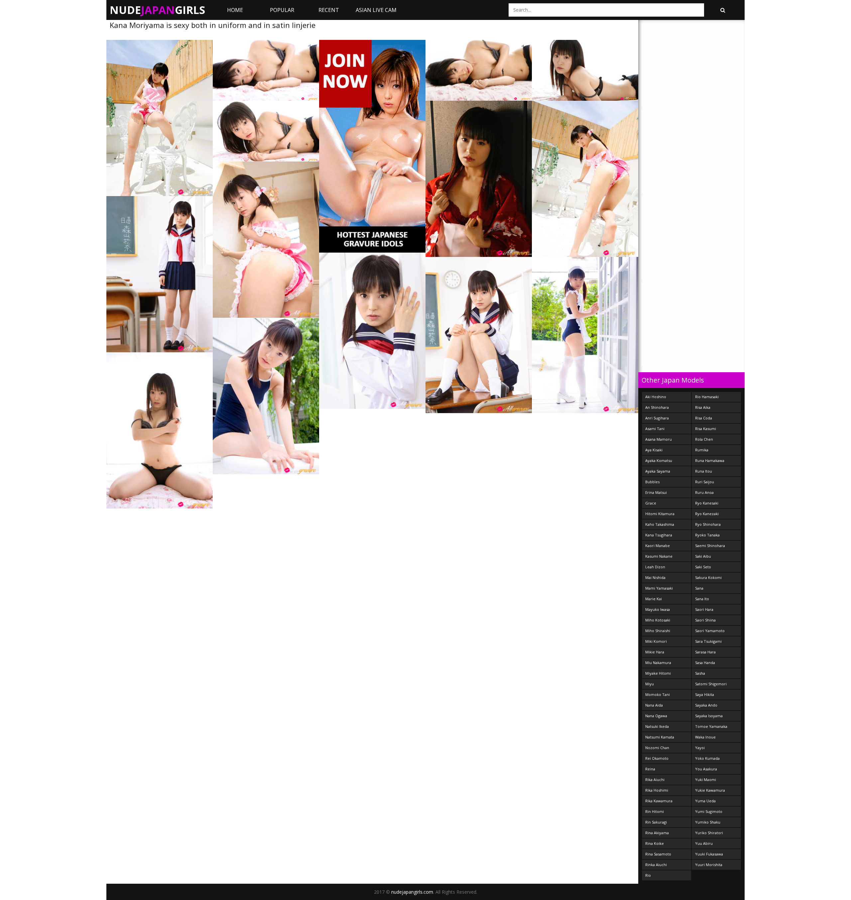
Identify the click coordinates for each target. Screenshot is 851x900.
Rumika (701, 449)
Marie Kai (653, 598)
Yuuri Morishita (708, 864)
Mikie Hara (654, 651)
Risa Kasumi (705, 428)
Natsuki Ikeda (657, 726)
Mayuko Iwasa (657, 609)
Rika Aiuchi (655, 779)
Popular (282, 10)
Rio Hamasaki (707, 396)
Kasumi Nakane (658, 556)
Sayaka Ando (706, 705)
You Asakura (706, 768)
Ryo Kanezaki (707, 513)
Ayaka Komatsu (658, 460)
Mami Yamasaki (659, 588)
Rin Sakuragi (656, 822)
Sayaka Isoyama (709, 715)
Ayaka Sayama (657, 471)
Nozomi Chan (657, 747)
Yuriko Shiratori (709, 832)
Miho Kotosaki (657, 620)
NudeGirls (157, 10)
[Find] (722, 10)
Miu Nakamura (658, 662)
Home (235, 10)
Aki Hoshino (655, 396)
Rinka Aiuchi (656, 864)
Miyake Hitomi (658, 673)
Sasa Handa (705, 662)
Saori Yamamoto (710, 630)
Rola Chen (704, 439)
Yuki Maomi (705, 779)
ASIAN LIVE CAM (376, 10)
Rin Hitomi (654, 811)
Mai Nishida (655, 577)
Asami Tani (655, 428)
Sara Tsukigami (708, 641)
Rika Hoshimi (656, 790)
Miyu (649, 683)
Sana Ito (702, 598)
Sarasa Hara (705, 651)
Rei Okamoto (657, 758)
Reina (650, 768)
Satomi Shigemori (711, 683)
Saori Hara (704, 609)
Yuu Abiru (704, 843)
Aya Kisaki (654, 449)
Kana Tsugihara (658, 534)
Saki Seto (703, 566)
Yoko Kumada (707, 758)
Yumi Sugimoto (708, 811)
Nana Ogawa (656, 715)
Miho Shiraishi (657, 630)
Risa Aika (702, 407)
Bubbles (652, 481)
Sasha (700, 673)
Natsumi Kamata (659, 736)
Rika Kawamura (658, 800)
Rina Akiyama (657, 832)
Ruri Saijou (704, 481)
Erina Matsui (656, 492)
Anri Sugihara (657, 417)
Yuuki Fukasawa (709, 853)
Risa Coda (703, 417)
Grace (650, 503)
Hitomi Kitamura (659, 513)
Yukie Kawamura (710, 790)
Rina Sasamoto (658, 853)
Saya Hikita (704, 694)
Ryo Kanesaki (706, 503)
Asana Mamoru (658, 439)
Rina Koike (654, 843)
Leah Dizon (655, 566)
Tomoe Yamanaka (711, 726)
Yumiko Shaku (707, 822)
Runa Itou (703, 471)
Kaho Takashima (659, 524)
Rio (648, 875)
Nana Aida (654, 705)
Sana (699, 588)
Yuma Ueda (705, 800)
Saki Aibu (703, 556)
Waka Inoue (705, 736)
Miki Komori (656, 641)
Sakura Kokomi (708, 577)
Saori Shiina (705, 620)
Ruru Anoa (704, 492)
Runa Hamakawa (709, 460)
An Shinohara (657, 407)
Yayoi (700, 747)
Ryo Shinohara (708, 524)
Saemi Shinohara (710, 545)
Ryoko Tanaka (707, 534)
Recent (328, 10)
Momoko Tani (657, 694)
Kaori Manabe (657, 545)
